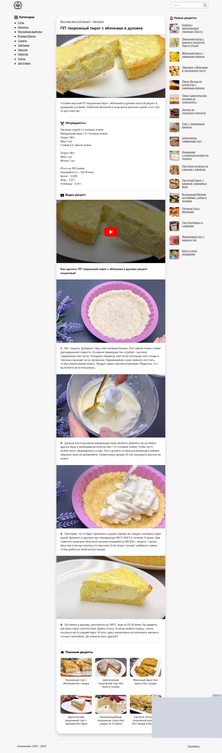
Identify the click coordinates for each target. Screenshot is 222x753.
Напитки (23, 54)
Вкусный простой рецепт (75, 22)
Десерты (23, 27)
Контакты (194, 746)
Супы (21, 23)
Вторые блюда (27, 36)
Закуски (22, 50)
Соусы (21, 59)
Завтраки (23, 45)
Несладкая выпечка (30, 32)
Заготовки (24, 63)
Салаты (22, 41)
